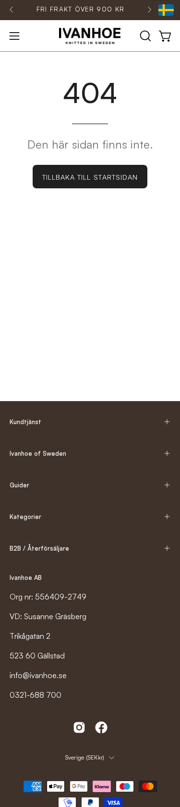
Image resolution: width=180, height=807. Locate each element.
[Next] (149, 9)
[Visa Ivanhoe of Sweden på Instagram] (79, 727)
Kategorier (25, 516)
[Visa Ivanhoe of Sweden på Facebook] (101, 727)
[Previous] (11, 9)
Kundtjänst (25, 422)
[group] (80, 9)
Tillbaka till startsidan (90, 177)
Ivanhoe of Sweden (38, 453)
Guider (19, 485)
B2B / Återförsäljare (39, 548)
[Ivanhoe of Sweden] (90, 36)
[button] (144, 36)
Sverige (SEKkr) (85, 757)
